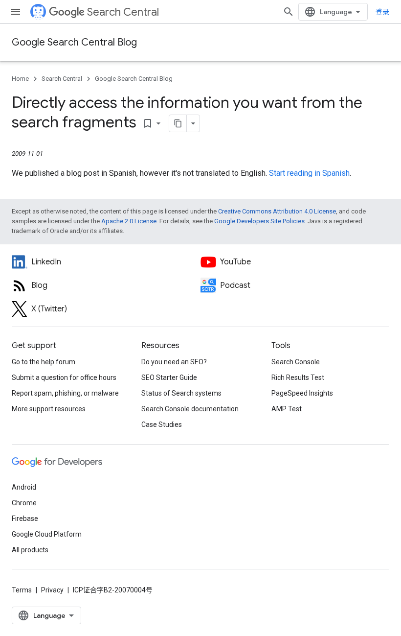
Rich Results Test (297, 377)
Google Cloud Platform (47, 534)
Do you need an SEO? (174, 362)
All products (30, 550)
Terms (22, 590)
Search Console (295, 362)
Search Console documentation (190, 409)
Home (20, 78)
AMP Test (286, 409)
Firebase (25, 518)
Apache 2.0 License (128, 221)
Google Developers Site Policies (259, 221)
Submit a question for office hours (64, 377)
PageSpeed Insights (302, 393)
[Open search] (288, 12)
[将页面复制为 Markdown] (178, 123)
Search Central (123, 12)
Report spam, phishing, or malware (65, 393)
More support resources (49, 409)
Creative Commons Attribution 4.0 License (277, 211)
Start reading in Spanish (309, 173)
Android (24, 487)
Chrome (24, 503)
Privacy (52, 590)
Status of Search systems (181, 393)
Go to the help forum (43, 362)
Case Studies (161, 424)
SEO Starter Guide (169, 377)
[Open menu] (15, 12)
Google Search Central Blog (74, 42)
